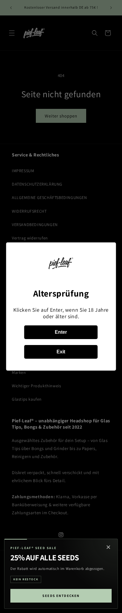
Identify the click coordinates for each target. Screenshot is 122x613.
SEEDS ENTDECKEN (61, 595)
